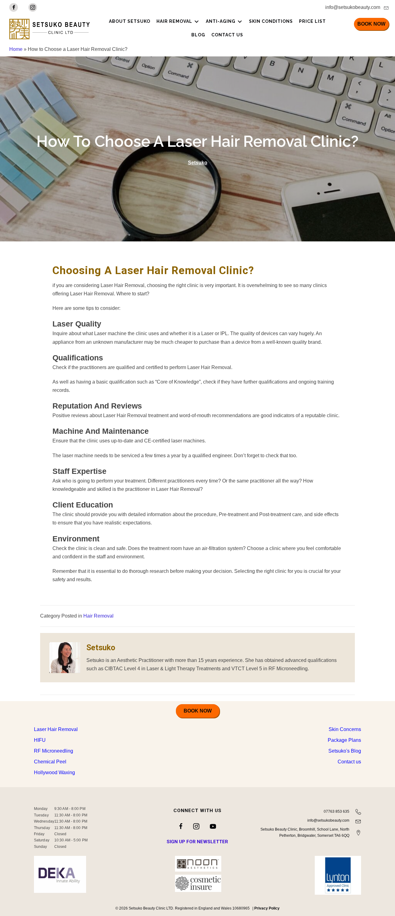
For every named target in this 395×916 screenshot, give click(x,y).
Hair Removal (98, 615)
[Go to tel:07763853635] (310, 812)
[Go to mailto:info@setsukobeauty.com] (293, 8)
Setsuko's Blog (344, 751)
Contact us (349, 761)
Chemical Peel (50, 761)
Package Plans (344, 740)
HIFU (40, 740)
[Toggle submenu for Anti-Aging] (239, 21)
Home (16, 49)
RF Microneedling (53, 751)
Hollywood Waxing (54, 772)
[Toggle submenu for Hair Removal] (196, 21)
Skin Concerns (345, 729)
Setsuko (197, 162)
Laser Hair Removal (56, 729)
